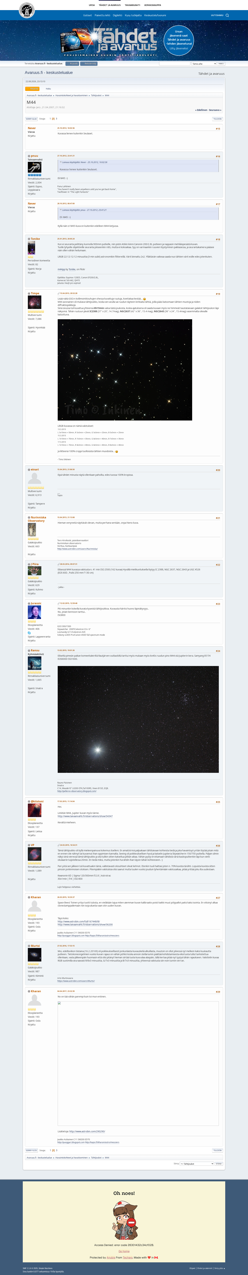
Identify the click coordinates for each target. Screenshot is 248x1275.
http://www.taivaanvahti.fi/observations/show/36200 (85, 924)
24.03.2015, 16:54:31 (68, 845)
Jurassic (36, 603)
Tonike (35, 239)
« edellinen (201, 110)
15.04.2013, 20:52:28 (68, 293)
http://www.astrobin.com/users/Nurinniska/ (77, 548)
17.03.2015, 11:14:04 (66, 801)
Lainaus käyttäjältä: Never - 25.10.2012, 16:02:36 (84, 162)
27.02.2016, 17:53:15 (66, 945)
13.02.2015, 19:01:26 (66, 650)
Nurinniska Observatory (37, 519)
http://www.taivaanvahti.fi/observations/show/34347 (85, 816)
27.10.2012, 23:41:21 (66, 155)
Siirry (176, 1163)
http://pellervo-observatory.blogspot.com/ (76, 791)
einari (35, 469)
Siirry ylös (31, 1150)
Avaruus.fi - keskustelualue (49, 72)
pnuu (34, 156)
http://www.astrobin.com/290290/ (87, 1131)
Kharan (36, 897)
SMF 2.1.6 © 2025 (30, 1268)
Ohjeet (192, 1268)
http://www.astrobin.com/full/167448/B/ (79, 921)
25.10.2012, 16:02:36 (66, 128)
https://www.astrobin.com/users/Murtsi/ (76, 981)
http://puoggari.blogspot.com (71, 935)
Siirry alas (31, 119)
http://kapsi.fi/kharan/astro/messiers (102, 935)
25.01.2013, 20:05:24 (66, 238)
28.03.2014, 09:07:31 (68, 564)
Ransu (35, 650)
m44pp (61, 269)
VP (32, 845)
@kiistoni (37, 801)
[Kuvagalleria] (29, 550)
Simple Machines (45, 1268)
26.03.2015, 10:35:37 (66, 897)
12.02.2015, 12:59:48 (68, 603)
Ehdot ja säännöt (204, 1268)
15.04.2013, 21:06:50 (66, 469)
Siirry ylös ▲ (219, 1268)
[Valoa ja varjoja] (29, 323)
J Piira (35, 564)
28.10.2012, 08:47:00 (66, 203)
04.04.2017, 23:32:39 (66, 991)
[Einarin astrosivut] (29, 499)
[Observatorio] (29, 684)
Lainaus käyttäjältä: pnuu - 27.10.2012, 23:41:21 (84, 210)
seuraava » (215, 110)
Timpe (35, 293)
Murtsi (35, 946)
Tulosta (218, 119)
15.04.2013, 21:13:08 (66, 517)
